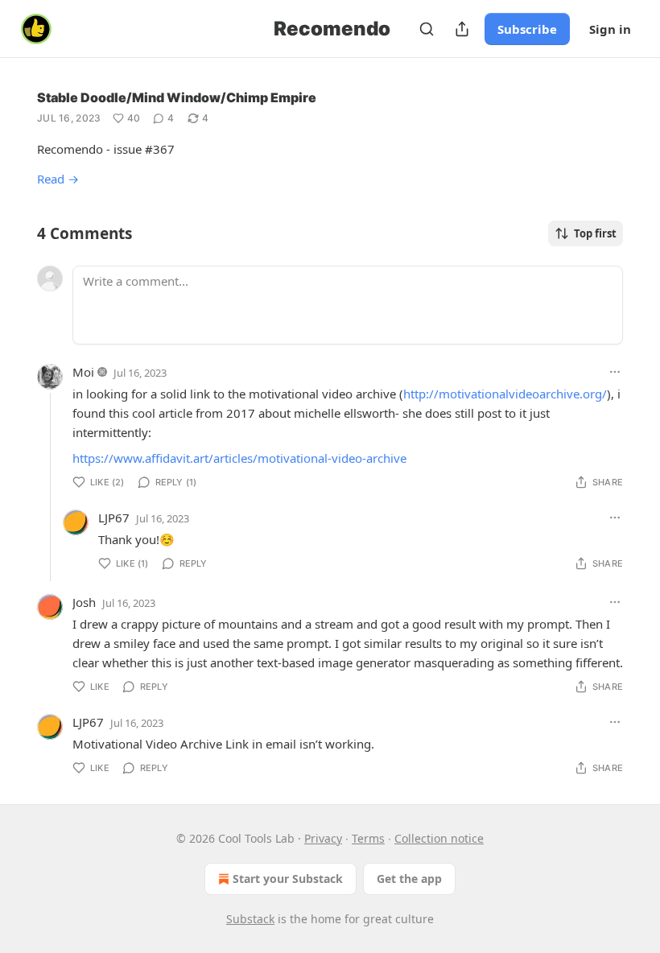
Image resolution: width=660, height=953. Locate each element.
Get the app (409, 878)
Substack (250, 918)
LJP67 (114, 518)
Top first (595, 233)
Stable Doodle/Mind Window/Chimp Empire (176, 97)
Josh (84, 602)
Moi (83, 372)
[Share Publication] (462, 29)
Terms (368, 838)
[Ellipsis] (615, 372)
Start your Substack (288, 878)
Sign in (610, 29)
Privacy (323, 838)
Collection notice (439, 838)
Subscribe (527, 29)
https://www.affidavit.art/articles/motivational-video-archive (239, 458)
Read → (58, 179)
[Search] (426, 29)
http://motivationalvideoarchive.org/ (505, 394)
